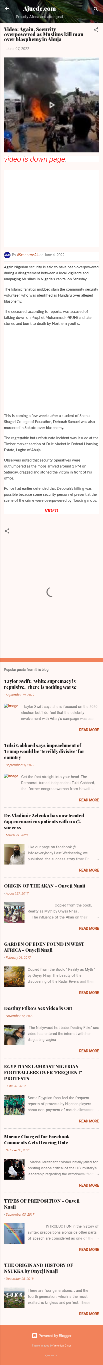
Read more (89, 730)
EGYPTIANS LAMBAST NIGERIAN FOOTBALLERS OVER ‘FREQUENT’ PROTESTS (43, 1072)
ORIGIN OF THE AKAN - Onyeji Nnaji (44, 886)
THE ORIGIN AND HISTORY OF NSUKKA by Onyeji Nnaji (38, 1268)
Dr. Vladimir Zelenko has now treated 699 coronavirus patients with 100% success (44, 822)
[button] (96, 30)
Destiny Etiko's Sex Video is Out (38, 1008)
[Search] (96, 10)
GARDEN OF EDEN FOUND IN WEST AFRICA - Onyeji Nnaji (44, 947)
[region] (50, 207)
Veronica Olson (63, 1345)
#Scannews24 (27, 255)
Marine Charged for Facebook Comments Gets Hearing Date (37, 1140)
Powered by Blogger (55, 1336)
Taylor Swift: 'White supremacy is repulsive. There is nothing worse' (41, 684)
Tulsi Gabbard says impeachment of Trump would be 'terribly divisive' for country (44, 751)
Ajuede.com (39, 8)
